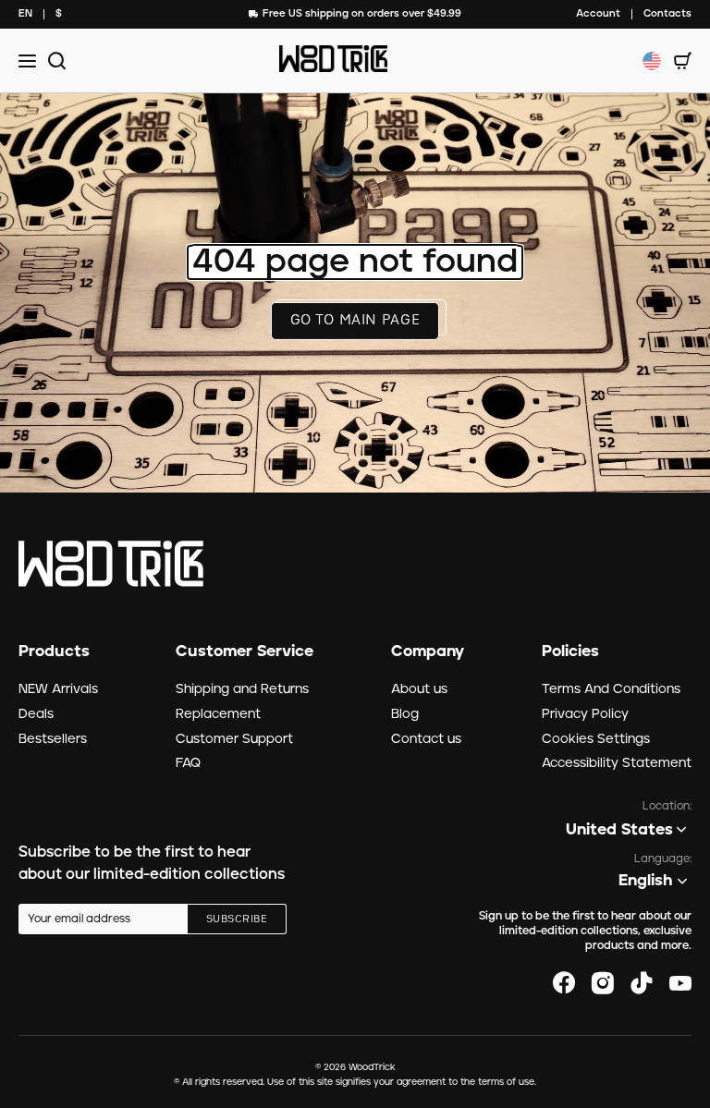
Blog (405, 714)
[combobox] (25, 14)
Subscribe (236, 919)
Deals (36, 714)
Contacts (667, 13)
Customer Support (234, 739)
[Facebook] (564, 983)
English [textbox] (645, 880)
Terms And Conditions (611, 689)
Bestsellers (52, 739)
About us (419, 689)
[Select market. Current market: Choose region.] (652, 61)
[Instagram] (603, 983)
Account (598, 13)
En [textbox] (25, 13)
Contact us (426, 739)
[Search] (54, 60)
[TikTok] (641, 983)
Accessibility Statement (617, 763)
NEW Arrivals (58, 689)
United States (619, 830)
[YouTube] (680, 983)
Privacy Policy (585, 714)
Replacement (218, 714)
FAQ (188, 763)
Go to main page (355, 320)
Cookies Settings (596, 739)
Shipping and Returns (242, 689)
